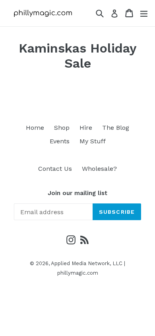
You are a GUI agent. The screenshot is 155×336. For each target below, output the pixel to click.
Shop (62, 127)
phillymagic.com (77, 273)
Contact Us (55, 168)
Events (60, 141)
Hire (85, 127)
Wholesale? (99, 168)
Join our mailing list (77, 193)
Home (35, 127)
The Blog (115, 127)
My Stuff (92, 141)
